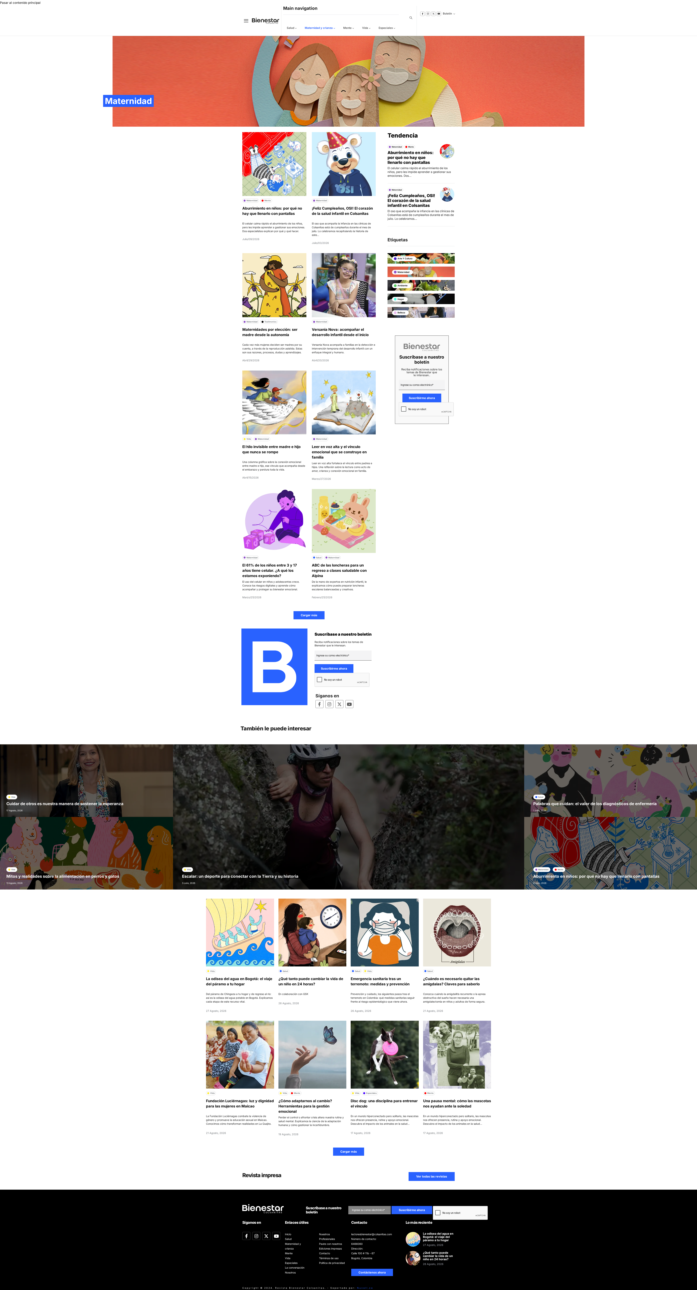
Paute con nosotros (330, 1243)
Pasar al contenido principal (20, 3)
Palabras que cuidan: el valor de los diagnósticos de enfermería (595, 803)
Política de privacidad (332, 1262)
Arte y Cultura (405, 258)
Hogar (401, 299)
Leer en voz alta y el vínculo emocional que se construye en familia (339, 452)
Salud (290, 28)
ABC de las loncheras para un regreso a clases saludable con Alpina (339, 570)
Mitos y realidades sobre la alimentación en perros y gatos (62, 876)
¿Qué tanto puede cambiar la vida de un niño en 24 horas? (438, 1256)
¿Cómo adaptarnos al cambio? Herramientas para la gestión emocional (305, 1106)
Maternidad (403, 272)
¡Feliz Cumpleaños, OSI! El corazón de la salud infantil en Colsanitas (411, 200)
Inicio (288, 1234)
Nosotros (290, 1272)
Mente (347, 28)
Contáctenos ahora (372, 1272)
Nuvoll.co (365, 1288)
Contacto (324, 1253)
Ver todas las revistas (431, 1176)
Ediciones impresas (330, 1248)
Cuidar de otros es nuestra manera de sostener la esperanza (64, 803)
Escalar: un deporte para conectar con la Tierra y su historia (240, 876)
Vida (365, 28)
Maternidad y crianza (319, 28)
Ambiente (402, 285)
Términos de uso (329, 1258)
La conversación (294, 1267)
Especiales (386, 28)
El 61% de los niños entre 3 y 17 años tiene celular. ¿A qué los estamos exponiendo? (269, 570)
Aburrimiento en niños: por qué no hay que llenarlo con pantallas (411, 157)
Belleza (401, 312)
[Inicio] (262, 21)
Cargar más (309, 615)
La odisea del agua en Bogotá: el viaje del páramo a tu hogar (438, 1237)
